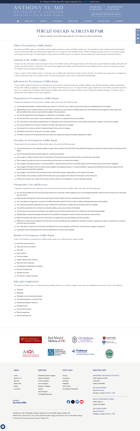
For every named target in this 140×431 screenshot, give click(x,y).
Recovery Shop (104, 21)
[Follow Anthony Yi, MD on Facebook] (68, 402)
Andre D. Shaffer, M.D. (42, 418)
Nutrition (119, 21)
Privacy (65, 375)
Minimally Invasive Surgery (46, 375)
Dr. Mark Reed (72, 415)
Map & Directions (98, 390)
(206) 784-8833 (97, 9)
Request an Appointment (107, 14)
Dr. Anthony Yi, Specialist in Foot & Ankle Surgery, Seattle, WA (56, 36)
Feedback (66, 383)
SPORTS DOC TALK (19, 415)
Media (16, 386)
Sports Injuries (42, 391)
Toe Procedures (43, 383)
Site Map (65, 381)
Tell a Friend (66, 386)
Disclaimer (66, 378)
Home (18, 21)
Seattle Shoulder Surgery (48, 415)
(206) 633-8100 (114, 9)
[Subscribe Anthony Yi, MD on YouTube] (77, 402)
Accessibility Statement (70, 389)
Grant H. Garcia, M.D (32, 415)
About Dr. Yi (29, 21)
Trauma (40, 389)
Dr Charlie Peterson (28, 418)
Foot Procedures (43, 381)
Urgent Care (73, 21)
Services (43, 21)
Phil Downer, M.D (62, 415)
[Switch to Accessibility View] (2, 426)
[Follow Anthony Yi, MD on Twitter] (73, 402)
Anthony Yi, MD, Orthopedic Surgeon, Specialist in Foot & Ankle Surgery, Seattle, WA (42, 413)
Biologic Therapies (44, 386)
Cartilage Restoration (45, 394)
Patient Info (57, 21)
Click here (85, 2)
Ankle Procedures (43, 378)
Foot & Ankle (79, 36)
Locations (88, 21)
